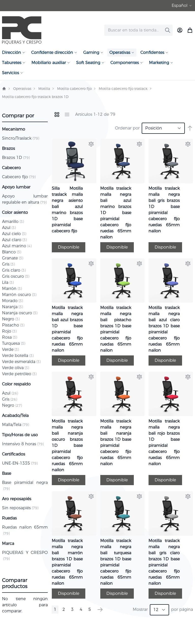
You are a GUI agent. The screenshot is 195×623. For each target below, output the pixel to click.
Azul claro (14, 239)
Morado (12, 300)
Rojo (9, 331)
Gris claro (14, 270)
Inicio (4, 89)
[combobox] (138, 30)
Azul (9, 227)
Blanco (11, 252)
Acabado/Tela (15, 415)
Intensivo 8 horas (23, 443)
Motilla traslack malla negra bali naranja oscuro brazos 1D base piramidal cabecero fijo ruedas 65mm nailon (67, 445)
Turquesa (13, 343)
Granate (12, 258)
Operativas (22, 89)
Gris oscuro (15, 276)
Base (6, 473)
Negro (11, 319)
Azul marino (16, 245)
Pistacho (13, 325)
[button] (182, 6)
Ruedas (9, 518)
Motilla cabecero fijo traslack (123, 89)
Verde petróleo (19, 373)
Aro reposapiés (16, 498)
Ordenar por (127, 128)
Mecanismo (13, 129)
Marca (8, 543)
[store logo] (21, 30)
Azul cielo (14, 233)
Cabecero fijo (19, 176)
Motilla (44, 89)
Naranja (12, 306)
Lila (8, 282)
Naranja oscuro (19, 312)
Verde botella (18, 355)
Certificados (13, 454)
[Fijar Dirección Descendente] (190, 128)
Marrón (12, 288)
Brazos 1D (16, 157)
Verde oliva (15, 367)
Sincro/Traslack (20, 138)
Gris (8, 264)
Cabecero (11, 167)
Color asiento (15, 212)
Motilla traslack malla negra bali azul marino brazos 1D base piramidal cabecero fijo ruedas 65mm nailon (115, 212)
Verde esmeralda (21, 361)
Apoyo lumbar (16, 187)
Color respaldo (16, 384)
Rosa (9, 337)
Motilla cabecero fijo (74, 89)
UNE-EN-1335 (20, 463)
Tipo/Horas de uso (20, 434)
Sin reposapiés (20, 507)
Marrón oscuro (19, 294)
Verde (10, 349)
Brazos (8, 148)
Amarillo (13, 221)
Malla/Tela (15, 424)
